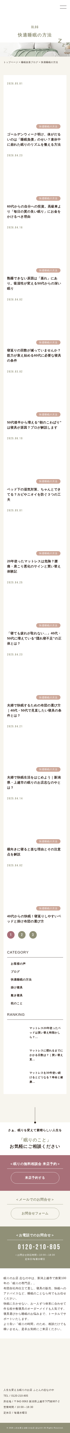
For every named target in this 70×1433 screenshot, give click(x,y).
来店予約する (35, 1177)
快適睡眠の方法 (21, 979)
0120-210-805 (39, 1247)
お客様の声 (18, 963)
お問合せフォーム (35, 1213)
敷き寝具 (17, 995)
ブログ (15, 971)
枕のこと (17, 1003)
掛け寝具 (17, 987)
